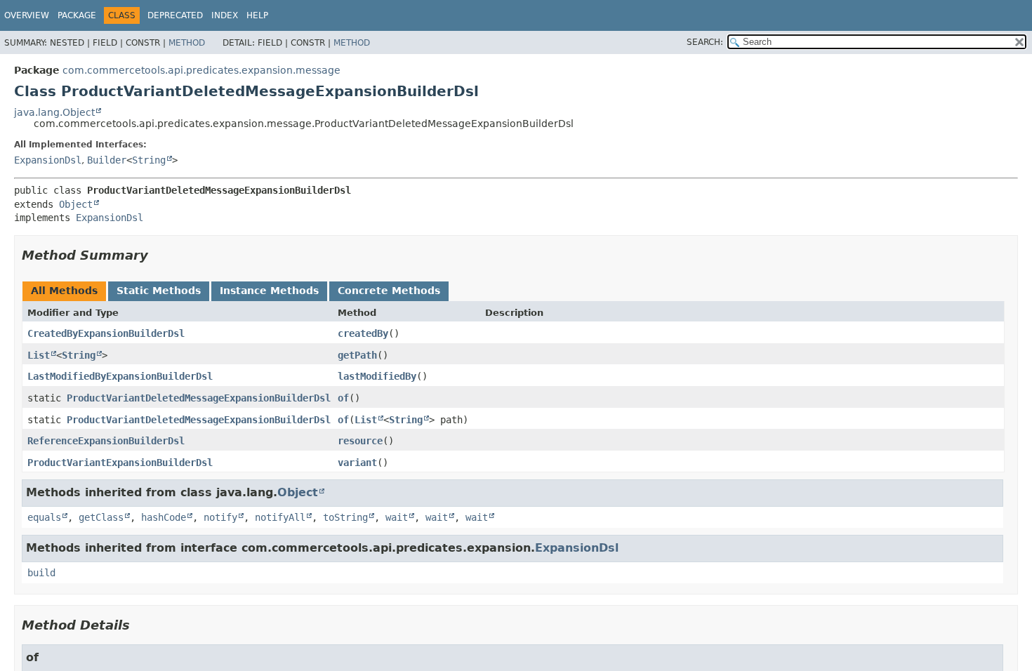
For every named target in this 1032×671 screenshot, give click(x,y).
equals (44, 517)
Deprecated (175, 15)
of (343, 398)
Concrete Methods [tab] (389, 290)
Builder (106, 160)
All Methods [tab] (64, 290)
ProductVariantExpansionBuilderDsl (120, 462)
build (41, 572)
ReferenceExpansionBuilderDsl (106, 440)
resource (360, 440)
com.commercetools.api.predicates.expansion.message (201, 70)
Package (77, 15)
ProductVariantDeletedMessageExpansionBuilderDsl (199, 398)
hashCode (163, 517)
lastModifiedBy (377, 376)
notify (220, 517)
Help (257, 15)
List (38, 355)
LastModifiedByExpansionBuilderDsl (120, 376)
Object (76, 204)
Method (186, 43)
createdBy (363, 333)
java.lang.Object (54, 112)
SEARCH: (705, 42)
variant (357, 462)
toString (345, 517)
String (149, 160)
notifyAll (280, 517)
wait (396, 517)
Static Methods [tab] (159, 290)
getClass (101, 517)
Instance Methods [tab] (269, 290)
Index (224, 15)
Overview (26, 15)
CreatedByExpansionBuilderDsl (106, 333)
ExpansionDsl (47, 160)
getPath (357, 355)
